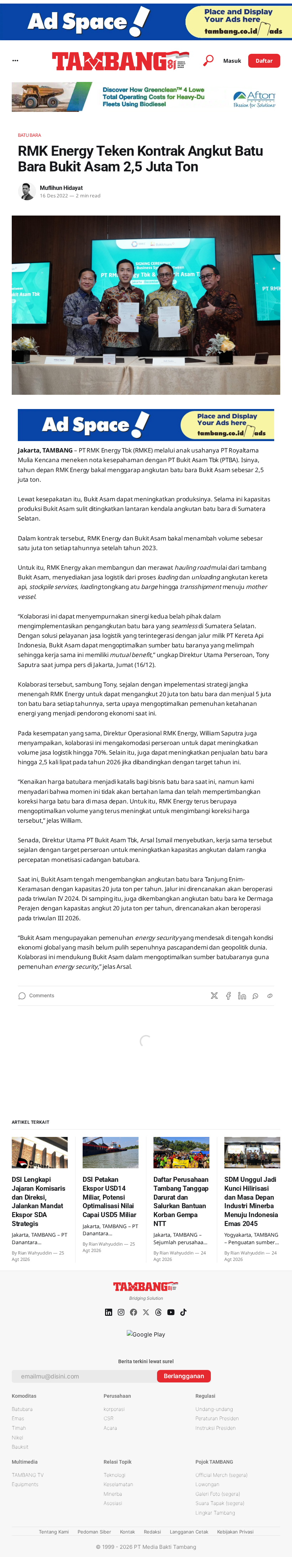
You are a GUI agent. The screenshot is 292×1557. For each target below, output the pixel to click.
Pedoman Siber (94, 1532)
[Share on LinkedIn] (242, 996)
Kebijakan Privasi (235, 1532)
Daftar (264, 60)
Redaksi (152, 1532)
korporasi (114, 1409)
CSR (109, 1418)
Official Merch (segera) (221, 1475)
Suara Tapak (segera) (219, 1503)
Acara (110, 1428)
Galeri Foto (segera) (217, 1494)
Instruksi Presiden (215, 1428)
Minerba (113, 1494)
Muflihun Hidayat (61, 188)
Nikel (17, 1437)
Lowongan (207, 1484)
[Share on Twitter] (214, 996)
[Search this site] (208, 60)
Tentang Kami (54, 1532)
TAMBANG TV (28, 1475)
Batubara (29, 135)
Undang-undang (214, 1409)
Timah (19, 1428)
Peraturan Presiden (217, 1418)
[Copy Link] (270, 996)
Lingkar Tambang (215, 1513)
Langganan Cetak (189, 1532)
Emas (18, 1418)
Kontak (127, 1532)
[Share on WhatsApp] (256, 996)
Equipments (25, 1484)
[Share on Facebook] (228, 996)
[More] (15, 60)
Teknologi (114, 1475)
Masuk (232, 60)
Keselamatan (118, 1484)
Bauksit (20, 1447)
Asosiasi (113, 1503)
